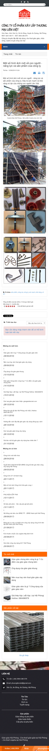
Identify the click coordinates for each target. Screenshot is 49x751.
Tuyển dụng (24, 705)
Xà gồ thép (23, 655)
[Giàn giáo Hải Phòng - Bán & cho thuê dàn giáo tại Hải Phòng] (24, 14)
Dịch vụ (24, 702)
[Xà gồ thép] (24, 632)
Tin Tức (24, 697)
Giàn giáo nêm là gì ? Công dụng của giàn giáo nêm (27, 587)
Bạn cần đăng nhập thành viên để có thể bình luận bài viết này (24, 331)
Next (42, 635)
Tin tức (24, 699)
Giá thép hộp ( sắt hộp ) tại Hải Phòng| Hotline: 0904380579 (28, 596)
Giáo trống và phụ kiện (24, 717)
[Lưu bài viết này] (44, 72)
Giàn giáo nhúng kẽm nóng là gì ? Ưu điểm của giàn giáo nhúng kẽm (27, 560)
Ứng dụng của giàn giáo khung (24, 568)
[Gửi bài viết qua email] (34, 72)
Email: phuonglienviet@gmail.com (19, 683)
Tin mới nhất (9, 554)
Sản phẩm (24, 714)
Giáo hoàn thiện (24, 719)
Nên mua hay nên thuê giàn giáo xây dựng (27, 578)
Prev (7, 635)
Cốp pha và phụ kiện (24, 722)
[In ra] (39, 72)
